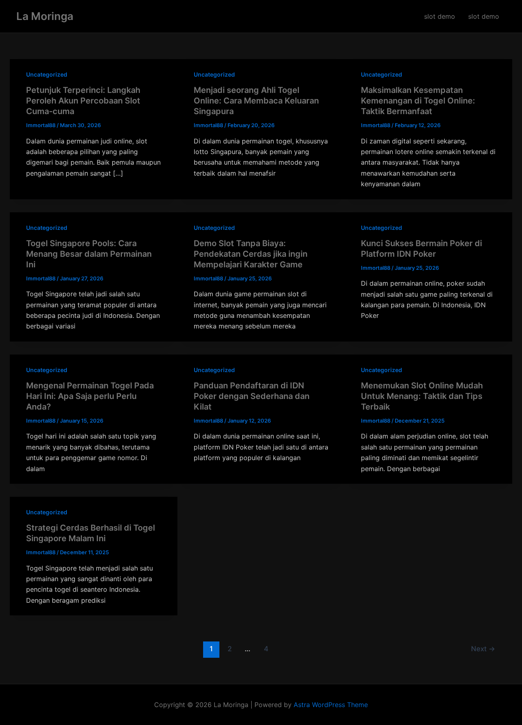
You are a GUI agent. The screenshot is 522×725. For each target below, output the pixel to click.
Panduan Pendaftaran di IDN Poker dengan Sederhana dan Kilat (252, 396)
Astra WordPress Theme (331, 705)
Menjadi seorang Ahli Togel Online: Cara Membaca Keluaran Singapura (256, 100)
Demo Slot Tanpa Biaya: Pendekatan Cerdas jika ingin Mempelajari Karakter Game (250, 253)
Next (483, 648)
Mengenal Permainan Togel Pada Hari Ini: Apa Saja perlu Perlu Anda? (90, 396)
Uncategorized (46, 74)
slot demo (439, 16)
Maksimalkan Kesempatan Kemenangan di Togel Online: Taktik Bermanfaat (418, 100)
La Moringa (44, 16)
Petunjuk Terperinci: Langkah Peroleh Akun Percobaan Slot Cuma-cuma (83, 100)
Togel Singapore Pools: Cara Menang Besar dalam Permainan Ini (89, 253)
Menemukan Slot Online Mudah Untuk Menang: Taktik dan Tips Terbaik (422, 396)
